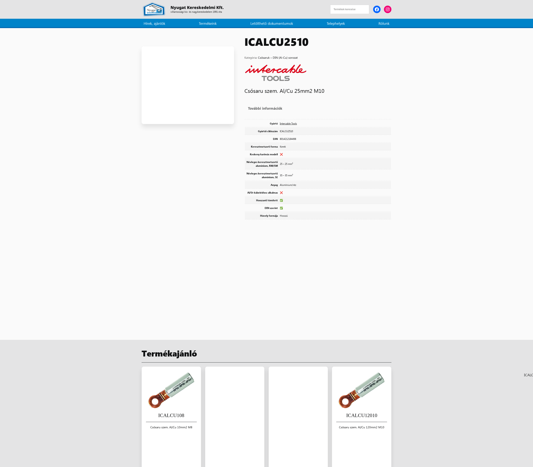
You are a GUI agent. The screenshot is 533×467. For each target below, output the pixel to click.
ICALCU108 (171, 415)
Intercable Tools (288, 123)
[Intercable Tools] (275, 73)
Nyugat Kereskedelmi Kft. (197, 7)
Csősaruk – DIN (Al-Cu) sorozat (278, 57)
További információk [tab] (265, 108)
